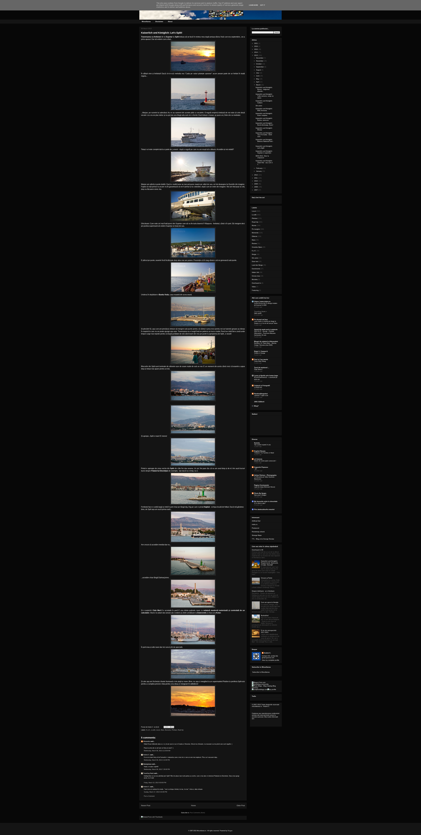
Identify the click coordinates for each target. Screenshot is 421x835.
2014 (256, 52)
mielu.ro (254, 524)
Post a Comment (149, 796)
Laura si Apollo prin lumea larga (266, 375)
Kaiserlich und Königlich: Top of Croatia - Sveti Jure (264, 134)
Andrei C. (146, 755)
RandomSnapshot (261, 394)
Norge (254, 254)
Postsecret (255, 528)
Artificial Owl (256, 521)
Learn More (253, 5)
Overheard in (256, 283)
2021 (256, 43)
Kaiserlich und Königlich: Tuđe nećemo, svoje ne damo (265, 96)
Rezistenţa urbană (258, 532)
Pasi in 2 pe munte (261, 359)
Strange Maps (257, 535)
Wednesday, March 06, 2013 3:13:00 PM (157, 760)
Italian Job (255, 272)
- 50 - (255, 469)
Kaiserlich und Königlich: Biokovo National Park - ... (265, 141)
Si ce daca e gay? (260, 503)
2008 (256, 187)
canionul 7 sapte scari (261, 395)
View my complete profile (270, 660)
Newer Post (145, 805)
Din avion (259, 106)
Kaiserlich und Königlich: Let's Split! (264, 147)
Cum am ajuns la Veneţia (269, 602)
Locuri (158, 730)
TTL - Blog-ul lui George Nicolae (263, 539)
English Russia (259, 451)
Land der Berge (257, 265)
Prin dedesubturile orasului (264, 509)
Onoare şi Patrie (266, 578)
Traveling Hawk (148, 773)
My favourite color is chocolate (265, 501)
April (258, 82)
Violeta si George (259, 353)
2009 (256, 184)
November (260, 61)
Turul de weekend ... (261, 367)
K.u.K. (148, 730)
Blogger (230, 830)
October (259, 64)
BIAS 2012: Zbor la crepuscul (262, 157)
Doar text (255, 261)
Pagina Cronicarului (261, 485)
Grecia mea (256, 276)
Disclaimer (159, 21)
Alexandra (146, 741)
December (260, 58)
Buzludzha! (265, 615)
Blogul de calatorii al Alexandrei (266, 341)
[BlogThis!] (167, 727)
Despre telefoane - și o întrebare (263, 591)
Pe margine (256, 229)
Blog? (256, 406)
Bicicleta (255, 279)
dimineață (170, 73)
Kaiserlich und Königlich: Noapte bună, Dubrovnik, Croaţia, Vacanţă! (269, 563)
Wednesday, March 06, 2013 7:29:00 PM (157, 769)
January (259, 171)
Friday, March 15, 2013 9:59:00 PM (155, 782)
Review (254, 243)
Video (254, 287)
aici (253, 718)
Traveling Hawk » (260, 311)
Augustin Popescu (261, 467)
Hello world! (257, 313)
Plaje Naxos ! (258, 369)
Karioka (257, 443)
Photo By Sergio (260, 493)
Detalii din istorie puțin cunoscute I (265, 461)
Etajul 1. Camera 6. (261, 351)
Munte (254, 225)
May (258, 79)
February (259, 168)
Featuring (255, 290)
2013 (256, 55)
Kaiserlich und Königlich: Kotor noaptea (264, 114)
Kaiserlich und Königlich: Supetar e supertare (264, 152)
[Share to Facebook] (171, 727)
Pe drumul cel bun (261, 319)
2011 (256, 178)
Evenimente (256, 269)
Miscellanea (146, 21)
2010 (256, 181)
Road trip (180, 730)
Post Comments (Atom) (197, 812)
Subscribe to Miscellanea (261, 672)
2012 (256, 175)
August (258, 70)
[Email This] (165, 727)
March (258, 85)
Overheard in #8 (257, 550)
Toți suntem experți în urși (262, 445)
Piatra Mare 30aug (260, 361)
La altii (153, 730)
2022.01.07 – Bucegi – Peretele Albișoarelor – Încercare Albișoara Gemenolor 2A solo (264, 333)
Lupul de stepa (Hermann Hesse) (264, 487)
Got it (262, 5)
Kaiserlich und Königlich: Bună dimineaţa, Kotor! (264, 124)
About (170, 21)
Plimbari (174, 730)
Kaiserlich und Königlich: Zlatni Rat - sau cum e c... (264, 162)
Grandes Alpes (257, 247)
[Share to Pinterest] (173, 727)
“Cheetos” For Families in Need (264, 453)
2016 (256, 46)
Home (193, 805)
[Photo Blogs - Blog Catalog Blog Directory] (266, 688)
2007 (256, 190)
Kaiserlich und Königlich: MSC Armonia (264, 109)
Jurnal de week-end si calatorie (265, 329)
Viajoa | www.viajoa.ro (262, 301)
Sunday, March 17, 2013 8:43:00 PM (155, 792)
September (260, 67)
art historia (258, 459)
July (257, 73)
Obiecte (254, 236)
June (258, 76)
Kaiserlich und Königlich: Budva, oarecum (264, 119)
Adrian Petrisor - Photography (265, 475)
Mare (162, 730)
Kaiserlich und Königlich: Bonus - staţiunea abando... (264, 89)
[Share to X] (169, 727)
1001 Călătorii (259, 402)
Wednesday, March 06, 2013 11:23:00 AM (157, 751)
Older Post (241, 805)
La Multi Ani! (258, 387)
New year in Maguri (260, 495)
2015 (256, 49)
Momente (168, 730)
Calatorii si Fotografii (262, 385)
